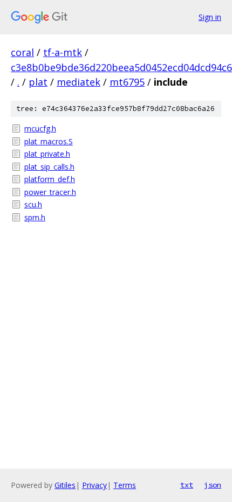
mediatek (78, 81)
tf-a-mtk (62, 52)
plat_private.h (47, 154)
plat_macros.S (48, 141)
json (212, 485)
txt (186, 485)
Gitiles (65, 485)
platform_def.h (49, 179)
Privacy (94, 485)
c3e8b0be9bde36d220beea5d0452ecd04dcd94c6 (121, 67)
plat (38, 81)
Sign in (210, 17)
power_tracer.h (50, 192)
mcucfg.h (40, 128)
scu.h (33, 204)
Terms (124, 485)
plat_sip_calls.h (49, 167)
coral (22, 52)
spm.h (34, 217)
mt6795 (127, 81)
